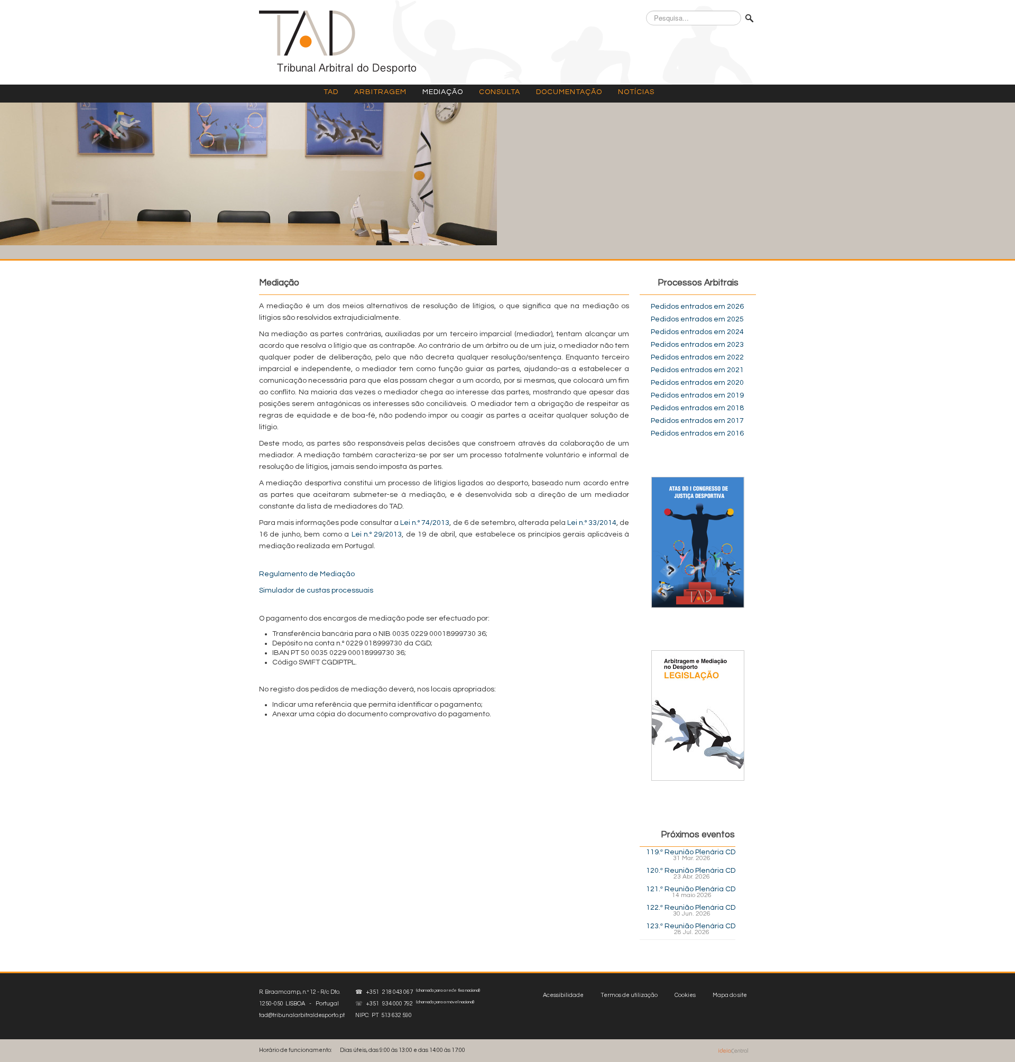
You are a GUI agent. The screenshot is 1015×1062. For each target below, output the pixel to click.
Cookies (685, 995)
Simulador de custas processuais (316, 590)
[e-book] (697, 715)
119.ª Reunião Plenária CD (690, 852)
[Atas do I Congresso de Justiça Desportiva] (697, 542)
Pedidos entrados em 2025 (697, 319)
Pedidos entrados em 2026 (697, 306)
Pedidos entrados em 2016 (697, 433)
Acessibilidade (563, 995)
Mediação (442, 92)
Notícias (636, 92)
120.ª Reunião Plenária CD (690, 870)
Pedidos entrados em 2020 (697, 382)
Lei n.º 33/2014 (591, 523)
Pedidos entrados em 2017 (697, 420)
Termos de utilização (629, 995)
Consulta (499, 92)
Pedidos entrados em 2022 (697, 357)
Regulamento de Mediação (307, 574)
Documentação (569, 92)
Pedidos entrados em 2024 (697, 332)
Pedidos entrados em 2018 (697, 408)
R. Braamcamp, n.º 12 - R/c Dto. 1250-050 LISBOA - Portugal (302, 1003)
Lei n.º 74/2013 (424, 523)
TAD (331, 92)
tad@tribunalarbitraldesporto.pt (302, 1015)
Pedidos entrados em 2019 (697, 395)
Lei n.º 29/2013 (377, 534)
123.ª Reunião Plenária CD (690, 926)
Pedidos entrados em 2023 (697, 344)
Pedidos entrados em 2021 (697, 370)
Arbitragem (380, 92)
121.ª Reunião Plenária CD (690, 889)
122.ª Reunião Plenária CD (690, 907)
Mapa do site (730, 995)
